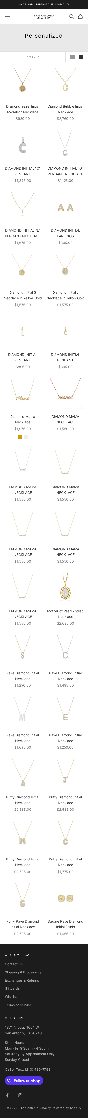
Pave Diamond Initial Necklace (22, 676)
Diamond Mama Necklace (22, 419)
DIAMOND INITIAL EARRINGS (65, 233)
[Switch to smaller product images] (81, 57)
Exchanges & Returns (22, 980)
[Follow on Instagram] (20, 1095)
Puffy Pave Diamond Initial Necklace (22, 924)
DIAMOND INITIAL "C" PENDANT (23, 171)
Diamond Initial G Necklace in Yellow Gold (23, 295)
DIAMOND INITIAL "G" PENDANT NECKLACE (65, 171)
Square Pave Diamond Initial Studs (65, 924)
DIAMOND (62, 4)
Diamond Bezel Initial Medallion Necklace (22, 109)
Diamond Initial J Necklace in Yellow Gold (65, 295)
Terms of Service (18, 1005)
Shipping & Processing (23, 972)
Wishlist (11, 996)
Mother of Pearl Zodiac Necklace (65, 614)
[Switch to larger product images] (72, 57)
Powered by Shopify (67, 1108)
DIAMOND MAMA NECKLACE (65, 419)
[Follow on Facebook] (7, 1095)
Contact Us (14, 964)
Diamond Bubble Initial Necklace (65, 109)
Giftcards (12, 988)
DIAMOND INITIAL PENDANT (22, 357)
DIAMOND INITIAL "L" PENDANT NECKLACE (22, 233)
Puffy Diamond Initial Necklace (22, 800)
